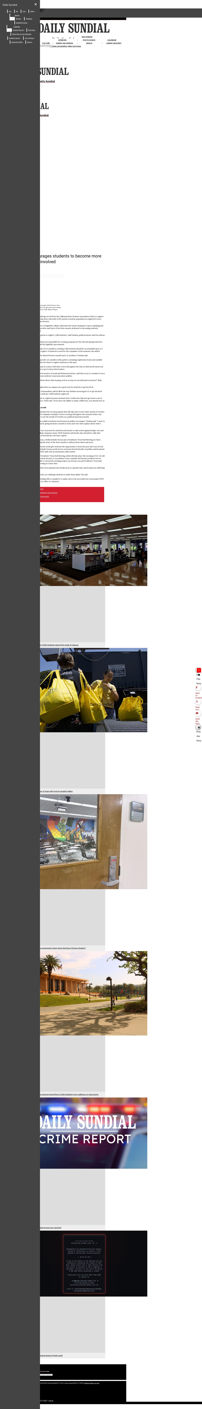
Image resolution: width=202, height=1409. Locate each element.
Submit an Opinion (64, 43)
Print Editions (74, 46)
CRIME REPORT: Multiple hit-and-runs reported (42, 1228)
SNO (45, 1400)
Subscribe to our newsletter (22, 34)
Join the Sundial (30, 38)
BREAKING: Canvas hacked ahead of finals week (43, 1355)
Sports (17, 15)
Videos (89, 43)
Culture (25, 11)
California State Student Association (41, 492)
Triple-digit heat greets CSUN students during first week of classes (50, 645)
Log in (51, 1400)
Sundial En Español (58, 46)
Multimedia (87, 37)
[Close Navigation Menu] (35, 4)
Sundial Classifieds (15, 38)
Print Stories (32, 30)
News (18, 11)
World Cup (20, 19)
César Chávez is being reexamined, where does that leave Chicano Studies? (54, 948)
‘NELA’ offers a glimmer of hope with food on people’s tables (48, 791)
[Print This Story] (198, 727)
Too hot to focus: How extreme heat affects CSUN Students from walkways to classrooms (60, 1094)
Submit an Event (113, 43)
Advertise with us (18, 42)
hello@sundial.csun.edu (91, 1383)
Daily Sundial (10, 4)
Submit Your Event (19, 30)
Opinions (62, 40)
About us (30, 42)
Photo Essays (89, 40)
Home (11, 11)
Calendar (111, 40)
